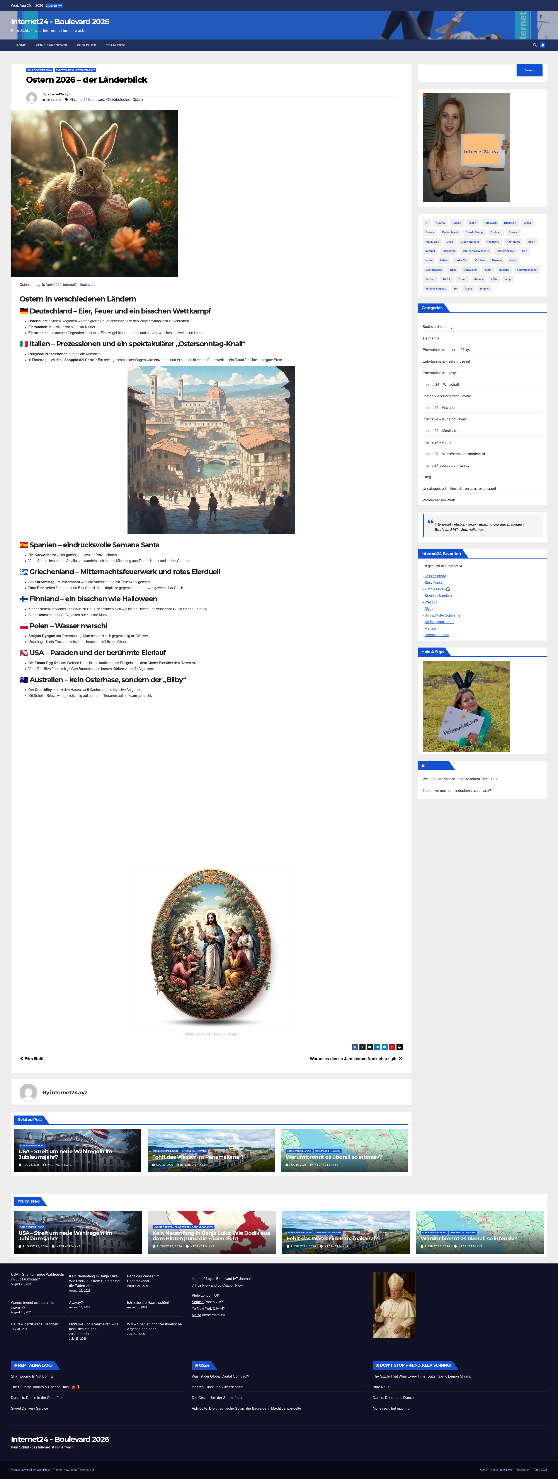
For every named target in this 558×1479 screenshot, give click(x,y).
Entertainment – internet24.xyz (447, 350)
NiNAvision (470, 269)
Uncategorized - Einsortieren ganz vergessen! (183, 1227)
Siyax (429, 609)
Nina (453, 269)
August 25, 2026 (36, 1246)
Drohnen (495, 232)
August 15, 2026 (438, 1246)
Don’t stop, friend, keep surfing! (415, 1365)
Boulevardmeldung (39, 70)
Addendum (436, 765)
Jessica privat (435, 576)
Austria (440, 223)
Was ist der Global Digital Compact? (220, 1376)
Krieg (512, 260)
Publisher (86, 45)
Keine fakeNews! (51, 45)
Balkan (457, 223)
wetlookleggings (435, 288)
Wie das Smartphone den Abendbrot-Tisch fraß (460, 779)
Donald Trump (474, 232)
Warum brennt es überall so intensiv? (334, 1157)
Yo (455, 288)
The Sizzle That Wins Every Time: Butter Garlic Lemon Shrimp (422, 1376)
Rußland (504, 269)
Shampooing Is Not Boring (32, 1376)
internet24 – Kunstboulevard (445, 419)
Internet (430, 251)
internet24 (449, 251)
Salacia (198, 1302)
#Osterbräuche (117, 99)
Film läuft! (33, 1058)
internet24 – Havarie (439, 408)
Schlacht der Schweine (442, 615)
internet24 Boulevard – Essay (446, 465)
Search (529, 70)
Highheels (493, 241)
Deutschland (450, 232)
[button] (535, 45)
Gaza (450, 241)
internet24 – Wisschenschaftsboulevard (454, 454)
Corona (430, 232)
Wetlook (431, 602)
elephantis (431, 338)
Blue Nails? (382, 1387)
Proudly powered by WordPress (31, 1469)
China (527, 223)
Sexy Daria (433, 582)
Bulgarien (510, 223)
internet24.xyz (59, 94)
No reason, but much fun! (392, 1408)
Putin (488, 269)
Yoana (468, 288)
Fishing (430, 628)
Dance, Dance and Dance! (394, 1398)
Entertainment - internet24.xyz (75, 70)
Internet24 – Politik (437, 442)
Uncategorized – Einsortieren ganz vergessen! (459, 488)
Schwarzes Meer (527, 269)
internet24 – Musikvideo (442, 431)
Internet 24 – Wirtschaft (441, 384)
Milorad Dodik (433, 269)
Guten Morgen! (470, 241)
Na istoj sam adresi (439, 622)
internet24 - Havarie (194, 1151)
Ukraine (479, 279)
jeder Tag (461, 260)
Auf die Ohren (435, 589)
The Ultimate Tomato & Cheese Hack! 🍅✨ (45, 1387)
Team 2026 (116, 45)
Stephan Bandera (438, 596)
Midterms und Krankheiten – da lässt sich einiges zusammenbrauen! (94, 1329)
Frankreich (432, 241)
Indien (531, 241)
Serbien (430, 279)
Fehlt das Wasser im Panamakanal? (197, 1157)
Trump (462, 279)
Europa (513, 232)
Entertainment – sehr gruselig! (446, 361)
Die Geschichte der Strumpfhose (217, 1398)
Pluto (196, 1295)
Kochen (480, 260)
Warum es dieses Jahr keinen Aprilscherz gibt (354, 1058)
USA (494, 279)
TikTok (447, 279)
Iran (524, 251)
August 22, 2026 (170, 1246)
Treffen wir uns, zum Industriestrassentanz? (457, 790)
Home (21, 45)
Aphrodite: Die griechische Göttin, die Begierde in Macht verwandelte (246, 1408)
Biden (472, 223)
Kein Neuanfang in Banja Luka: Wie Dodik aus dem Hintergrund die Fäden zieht (211, 1236)
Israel (428, 260)
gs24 (204, 1365)
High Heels (513, 241)
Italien (443, 260)
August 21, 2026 (304, 1246)
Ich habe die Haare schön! (148, 1302)
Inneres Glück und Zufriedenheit (217, 1387)
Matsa (196, 1315)
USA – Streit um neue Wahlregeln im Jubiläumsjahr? (65, 1154)
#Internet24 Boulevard (87, 99)
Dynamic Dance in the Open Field (38, 1398)
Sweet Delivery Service (29, 1408)
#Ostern (137, 99)
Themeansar (86, 1469)
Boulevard (490, 223)
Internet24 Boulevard (476, 251)
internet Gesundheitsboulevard (447, 396)
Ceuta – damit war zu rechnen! (35, 1324)
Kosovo (497, 260)
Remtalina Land (437, 635)
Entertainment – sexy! (440, 373)
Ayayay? (76, 1302)
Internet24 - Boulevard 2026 (60, 21)
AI (426, 223)
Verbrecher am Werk (439, 500)
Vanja (508, 279)
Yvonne (484, 288)
